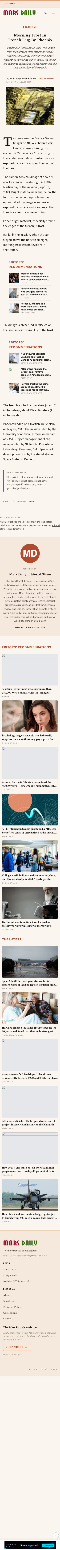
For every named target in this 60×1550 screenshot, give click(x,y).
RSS (19, 1354)
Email (31, 501)
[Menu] (53, 13)
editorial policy (37, 621)
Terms (44, 1369)
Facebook (21, 501)
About (7, 1295)
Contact (7, 1319)
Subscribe (10, 4)
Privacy (33, 1369)
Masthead (9, 1301)
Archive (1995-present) (16, 1281)
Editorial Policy (12, 1307)
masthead (19, 529)
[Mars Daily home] (19, 13)
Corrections (10, 1313)
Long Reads (10, 1275)
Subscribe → (17, 1347)
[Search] (45, 13)
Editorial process (46, 78)
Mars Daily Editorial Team (22, 78)
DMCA (54, 1369)
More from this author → (30, 627)
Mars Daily (9, 1269)
